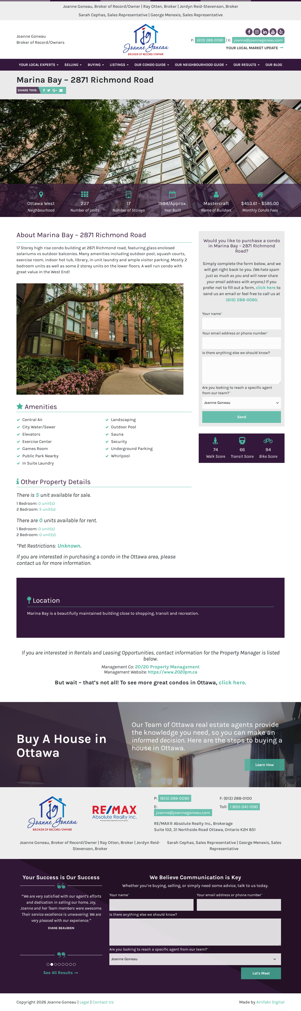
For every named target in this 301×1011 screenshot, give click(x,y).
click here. (232, 682)
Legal (84, 1002)
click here (266, 287)
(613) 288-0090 (241, 299)
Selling (71, 65)
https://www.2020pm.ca (172, 672)
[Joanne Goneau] (145, 39)
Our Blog (273, 65)
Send (241, 417)
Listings (118, 65)
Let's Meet (261, 973)
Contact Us (103, 1002)
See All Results (58, 972)
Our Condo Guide (151, 65)
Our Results (245, 65)
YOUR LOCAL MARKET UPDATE (252, 48)
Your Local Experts (37, 65)
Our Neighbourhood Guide (200, 65)
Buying (95, 65)
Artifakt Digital (270, 1002)
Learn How (264, 764)
